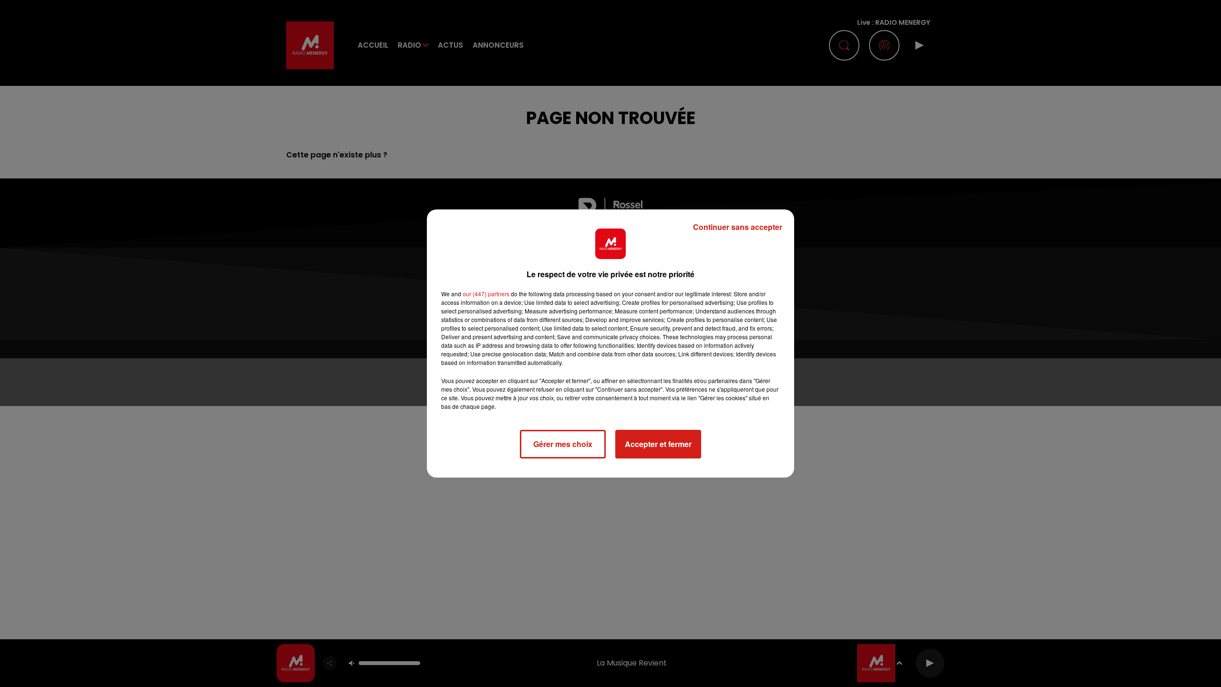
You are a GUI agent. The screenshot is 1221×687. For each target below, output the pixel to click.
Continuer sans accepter (737, 226)
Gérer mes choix (562, 443)
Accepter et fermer (658, 443)
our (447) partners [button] (486, 294)
